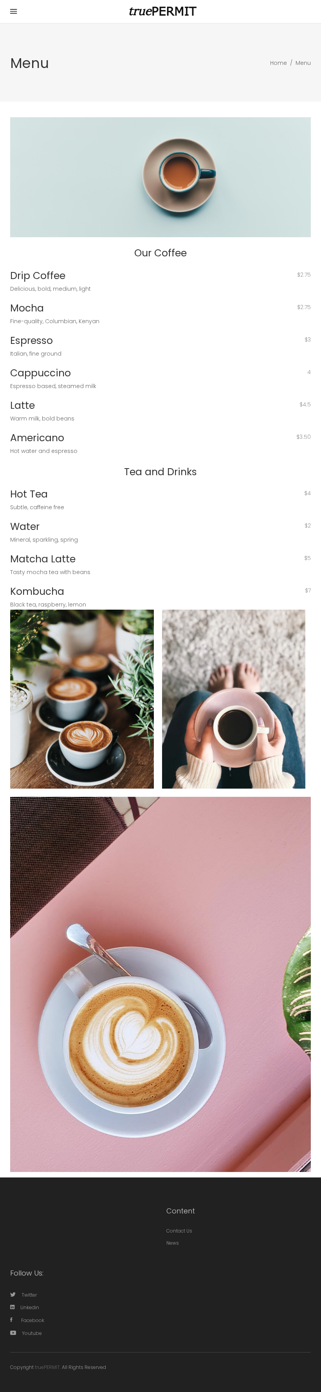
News (172, 1243)
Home (278, 63)
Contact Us (179, 1230)
